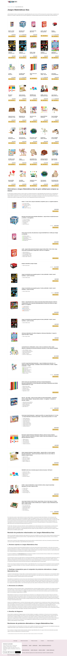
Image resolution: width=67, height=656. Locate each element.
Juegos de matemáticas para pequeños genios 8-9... (44, 53)
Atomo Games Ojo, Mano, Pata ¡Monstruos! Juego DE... (33, 31)
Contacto (42, 640)
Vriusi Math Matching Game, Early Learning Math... (22, 181)
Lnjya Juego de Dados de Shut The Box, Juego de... (55, 95)
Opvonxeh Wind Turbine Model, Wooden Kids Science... (11, 181)
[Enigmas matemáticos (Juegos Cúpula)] (55, 24)
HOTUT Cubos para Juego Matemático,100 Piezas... (33, 74)
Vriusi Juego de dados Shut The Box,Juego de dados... (43, 181)
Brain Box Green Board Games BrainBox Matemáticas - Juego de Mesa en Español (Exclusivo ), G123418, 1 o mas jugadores (40, 217)
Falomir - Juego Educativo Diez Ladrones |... (32, 53)
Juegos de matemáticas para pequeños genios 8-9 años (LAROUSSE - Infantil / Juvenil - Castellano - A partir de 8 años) (39, 320)
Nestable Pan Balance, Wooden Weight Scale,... (44, 138)
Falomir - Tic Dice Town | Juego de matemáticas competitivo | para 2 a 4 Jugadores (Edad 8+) (40, 201)
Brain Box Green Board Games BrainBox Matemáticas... (22, 31)
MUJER (30, 645)
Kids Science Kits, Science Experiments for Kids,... (33, 117)
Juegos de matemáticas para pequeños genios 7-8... (22, 53)
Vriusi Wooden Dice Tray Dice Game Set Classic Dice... (55, 181)
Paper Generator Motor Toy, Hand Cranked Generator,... (54, 159)
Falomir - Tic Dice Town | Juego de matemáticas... (11, 31)
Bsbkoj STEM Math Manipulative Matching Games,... (44, 117)
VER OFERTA (12, 36)
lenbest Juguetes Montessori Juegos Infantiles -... (22, 95)
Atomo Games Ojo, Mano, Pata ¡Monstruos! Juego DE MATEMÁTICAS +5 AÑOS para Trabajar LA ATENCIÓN (40, 233)
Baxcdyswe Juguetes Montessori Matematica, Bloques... (10, 95)
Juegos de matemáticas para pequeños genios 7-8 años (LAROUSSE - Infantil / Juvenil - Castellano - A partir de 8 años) (39, 289)
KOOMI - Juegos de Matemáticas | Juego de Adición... (44, 95)
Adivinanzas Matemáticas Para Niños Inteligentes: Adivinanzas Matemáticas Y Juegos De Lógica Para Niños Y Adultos (39, 334)
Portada (9, 6)
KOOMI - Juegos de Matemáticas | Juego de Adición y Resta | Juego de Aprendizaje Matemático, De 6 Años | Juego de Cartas (38, 486)
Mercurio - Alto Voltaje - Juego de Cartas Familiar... (44, 74)
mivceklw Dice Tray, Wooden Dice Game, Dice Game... (33, 159)
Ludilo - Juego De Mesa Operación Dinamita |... (44, 31)
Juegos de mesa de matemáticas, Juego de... (11, 117)
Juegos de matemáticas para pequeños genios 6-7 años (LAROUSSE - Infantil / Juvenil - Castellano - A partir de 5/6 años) (39, 275)
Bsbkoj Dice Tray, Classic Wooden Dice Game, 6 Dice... (22, 117)
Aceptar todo (18, 652)
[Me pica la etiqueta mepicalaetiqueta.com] (12, 2)
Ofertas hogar (13, 6)
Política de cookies (34, 640)
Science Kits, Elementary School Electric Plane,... (11, 138)
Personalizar (6, 652)
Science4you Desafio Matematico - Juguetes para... (55, 74)
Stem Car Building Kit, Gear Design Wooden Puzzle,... (55, 138)
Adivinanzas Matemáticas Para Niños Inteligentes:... (55, 53)
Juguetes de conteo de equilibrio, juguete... (33, 181)
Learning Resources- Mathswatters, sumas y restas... (11, 74)
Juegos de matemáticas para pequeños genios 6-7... (11, 53)
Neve (8, 654)
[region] (12, 648)
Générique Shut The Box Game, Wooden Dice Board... (44, 159)
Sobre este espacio (50, 640)
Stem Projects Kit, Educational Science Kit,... (22, 138)
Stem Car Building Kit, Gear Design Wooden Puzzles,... (55, 117)
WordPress (18, 654)
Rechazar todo (12, 652)
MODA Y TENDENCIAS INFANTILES (45, 645)
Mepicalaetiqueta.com (22, 553)
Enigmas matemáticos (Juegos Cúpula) (54, 31)
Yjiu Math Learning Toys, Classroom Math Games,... (11, 159)
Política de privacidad (24, 640)
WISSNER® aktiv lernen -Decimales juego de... (33, 95)
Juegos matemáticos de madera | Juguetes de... (22, 159)
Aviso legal (15, 640)
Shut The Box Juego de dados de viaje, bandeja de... (33, 138)
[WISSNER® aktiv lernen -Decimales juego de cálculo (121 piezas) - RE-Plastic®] (33, 88)
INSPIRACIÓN (35, 645)
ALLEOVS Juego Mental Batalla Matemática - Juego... (22, 74)
